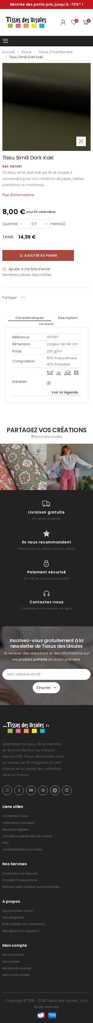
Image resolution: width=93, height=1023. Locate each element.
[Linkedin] (67, 790)
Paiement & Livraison (18, 823)
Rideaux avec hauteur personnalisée (31, 886)
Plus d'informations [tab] (18, 194)
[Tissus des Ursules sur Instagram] (23, 467)
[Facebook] (19, 790)
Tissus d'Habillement (55, 52)
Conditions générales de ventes (27, 836)
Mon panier (11, 961)
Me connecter (13, 954)
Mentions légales (15, 829)
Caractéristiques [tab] (30, 318)
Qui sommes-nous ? (18, 910)
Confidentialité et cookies (22, 849)
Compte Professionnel (19, 880)
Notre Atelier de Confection (23, 924)
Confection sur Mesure (19, 873)
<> (23, 297)
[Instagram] (7, 790)
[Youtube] (31, 790)
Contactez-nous (15, 816)
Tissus (26, 52)
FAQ (5, 842)
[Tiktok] (55, 790)
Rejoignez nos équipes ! (21, 931)
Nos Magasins (13, 917)
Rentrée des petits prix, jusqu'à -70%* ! (46, 4)
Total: (8, 237)
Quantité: (10, 223)
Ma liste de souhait (16, 968)
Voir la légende (65, 392)
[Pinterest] (43, 790)
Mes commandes (16, 975)
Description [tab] (68, 318)
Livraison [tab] (46, 324)
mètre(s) (58, 223)
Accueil (8, 52)
